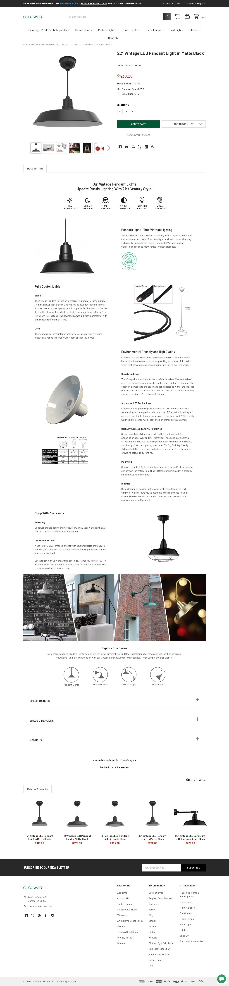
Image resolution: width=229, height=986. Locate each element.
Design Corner (156, 892)
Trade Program (125, 903)
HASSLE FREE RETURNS (94, 3)
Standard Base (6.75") (133, 89)
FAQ (151, 965)
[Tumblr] (46, 916)
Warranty (122, 915)
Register (201, 3)
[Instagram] (52, 916)
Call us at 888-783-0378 (40, 906)
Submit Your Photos (159, 954)
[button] (184, 124)
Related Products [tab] (37, 789)
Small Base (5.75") (131, 93)
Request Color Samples (161, 898)
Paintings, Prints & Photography (47, 30)
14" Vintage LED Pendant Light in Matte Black (39, 837)
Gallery (152, 909)
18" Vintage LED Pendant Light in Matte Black (77, 837)
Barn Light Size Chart (159, 948)
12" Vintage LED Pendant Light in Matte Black (152, 837)
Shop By (113, 38)
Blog (151, 915)
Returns (121, 926)
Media (152, 931)
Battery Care (155, 959)
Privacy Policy (124, 937)
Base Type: (129, 83)
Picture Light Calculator (161, 943)
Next (108, 148)
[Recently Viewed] (178, 16)
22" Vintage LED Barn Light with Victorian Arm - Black (190, 837)
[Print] (133, 147)
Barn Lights (130, 30)
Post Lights (176, 30)
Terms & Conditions (127, 931)
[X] (140, 147)
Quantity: (123, 104)
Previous (26, 148)
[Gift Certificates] (187, 16)
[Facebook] (120, 147)
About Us (122, 892)
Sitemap (121, 943)
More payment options (138, 134)
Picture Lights (106, 30)
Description (35, 168)
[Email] (126, 147)
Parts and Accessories (191, 941)
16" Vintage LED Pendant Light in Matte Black (115, 837)
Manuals (153, 937)
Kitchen (193, 30)
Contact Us (123, 898)
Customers (154, 903)
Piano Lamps (153, 30)
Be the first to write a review (114, 767)
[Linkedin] (146, 147)
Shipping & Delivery (127, 909)
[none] (67, 94)
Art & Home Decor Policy (130, 920)
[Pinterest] (153, 147)
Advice (152, 926)
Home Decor (82, 30)
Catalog (153, 920)
